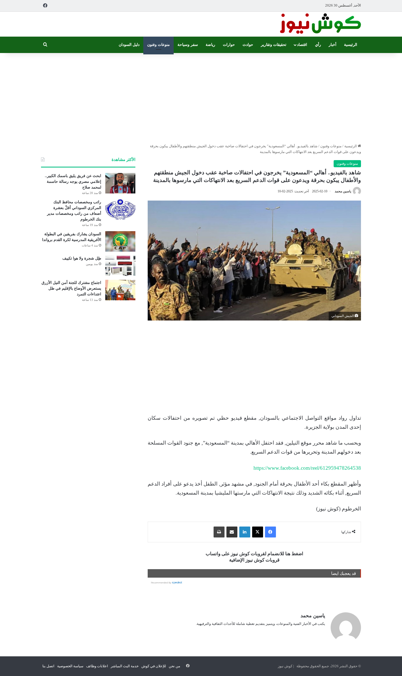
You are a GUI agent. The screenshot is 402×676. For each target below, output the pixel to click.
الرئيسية (350, 45)
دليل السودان (129, 45)
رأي (318, 45)
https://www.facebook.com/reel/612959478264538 (307, 468)
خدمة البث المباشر (125, 666)
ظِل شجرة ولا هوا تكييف (81, 258)
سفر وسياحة (187, 45)
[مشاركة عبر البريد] (231, 532)
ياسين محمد (343, 191)
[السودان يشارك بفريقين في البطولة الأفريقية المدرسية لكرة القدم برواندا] (120, 241)
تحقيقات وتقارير (273, 45)
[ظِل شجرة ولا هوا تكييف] (120, 265)
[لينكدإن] (244, 532)
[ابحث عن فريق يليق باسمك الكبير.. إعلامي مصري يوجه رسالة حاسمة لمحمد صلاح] (120, 183)
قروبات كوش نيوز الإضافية (254, 560)
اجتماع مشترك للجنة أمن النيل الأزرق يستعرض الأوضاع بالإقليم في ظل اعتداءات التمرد (71, 288)
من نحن (174, 666)
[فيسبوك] (270, 532)
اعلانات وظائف (97, 666)
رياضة (210, 45)
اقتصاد (302, 45)
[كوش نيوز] (320, 24)
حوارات (229, 45)
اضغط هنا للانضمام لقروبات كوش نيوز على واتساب (254, 553)
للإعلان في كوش (153, 666)
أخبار (332, 45)
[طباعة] (219, 532)
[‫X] (257, 532)
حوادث (248, 45)
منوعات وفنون (158, 45)
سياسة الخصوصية (70, 666)
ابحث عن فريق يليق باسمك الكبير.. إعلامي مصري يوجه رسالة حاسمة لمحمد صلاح (73, 181)
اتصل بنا (48, 666)
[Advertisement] (201, 96)
